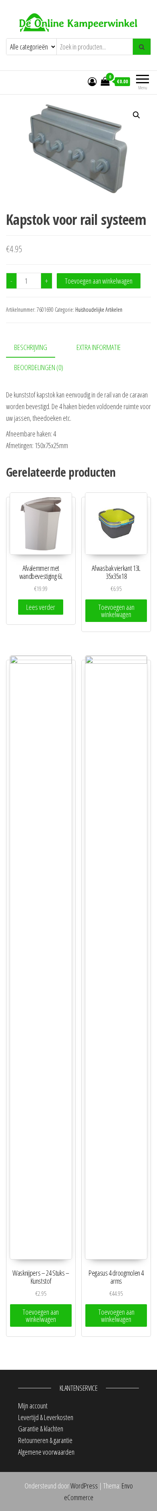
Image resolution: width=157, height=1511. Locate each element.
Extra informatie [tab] (98, 347)
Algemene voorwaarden (46, 1452)
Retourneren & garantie (45, 1440)
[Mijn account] (92, 81)
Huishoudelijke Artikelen (98, 309)
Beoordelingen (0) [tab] (38, 367)
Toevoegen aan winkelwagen (98, 281)
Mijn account (33, 1405)
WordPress (84, 1485)
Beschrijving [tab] (30, 347)
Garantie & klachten (40, 1428)
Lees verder (40, 607)
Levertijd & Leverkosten (45, 1417)
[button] (136, 115)
